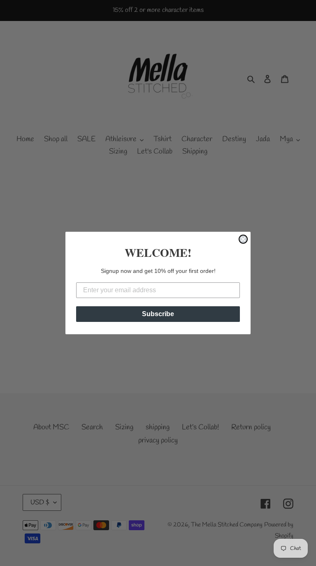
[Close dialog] (243, 239)
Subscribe (158, 313)
